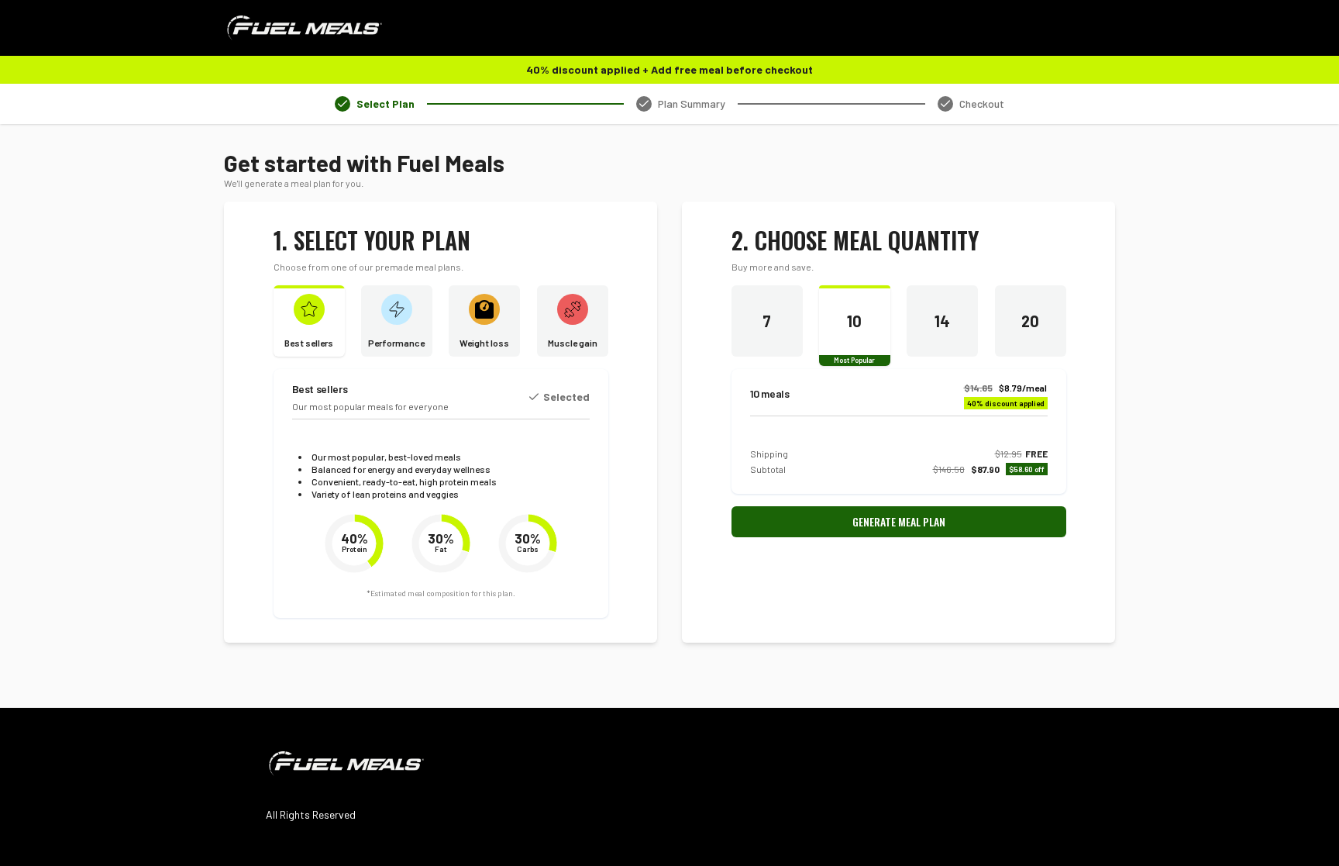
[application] (354, 543)
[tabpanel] (669, 396)
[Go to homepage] (303, 28)
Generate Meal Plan (898, 521)
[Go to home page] (345, 763)
